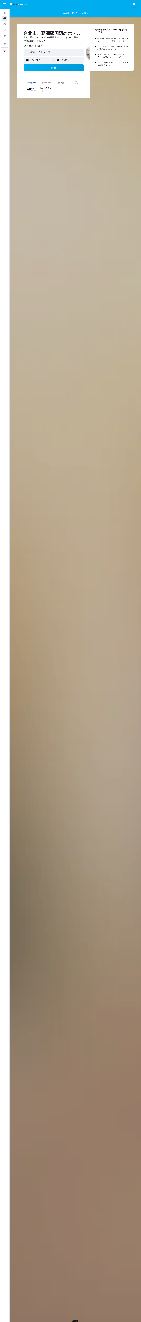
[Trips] (4, 43)
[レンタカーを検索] (4, 24)
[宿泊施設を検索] (4, 18)
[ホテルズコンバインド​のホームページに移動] (18, 4)
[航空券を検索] (4, 12)
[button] (5, 4)
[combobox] (34, 46)
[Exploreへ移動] (4, 35)
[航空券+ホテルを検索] (4, 30)
